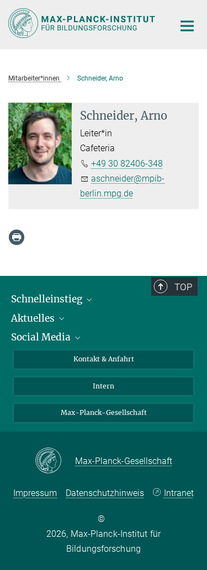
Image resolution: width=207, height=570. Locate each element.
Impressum (35, 493)
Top (183, 286)
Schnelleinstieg (47, 299)
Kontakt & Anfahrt (103, 359)
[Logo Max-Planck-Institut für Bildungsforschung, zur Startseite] (82, 23)
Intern (103, 386)
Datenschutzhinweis (105, 493)
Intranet (179, 493)
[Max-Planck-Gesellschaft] (55, 461)
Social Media (42, 337)
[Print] (16, 237)
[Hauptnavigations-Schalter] (187, 26)
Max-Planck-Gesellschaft (104, 412)
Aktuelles (34, 318)
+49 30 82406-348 (127, 163)
